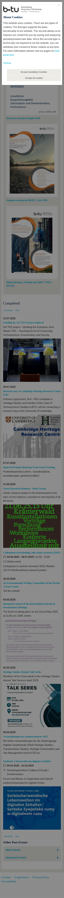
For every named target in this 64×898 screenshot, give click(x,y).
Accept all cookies (34, 78)
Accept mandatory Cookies (34, 72)
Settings (7, 63)
